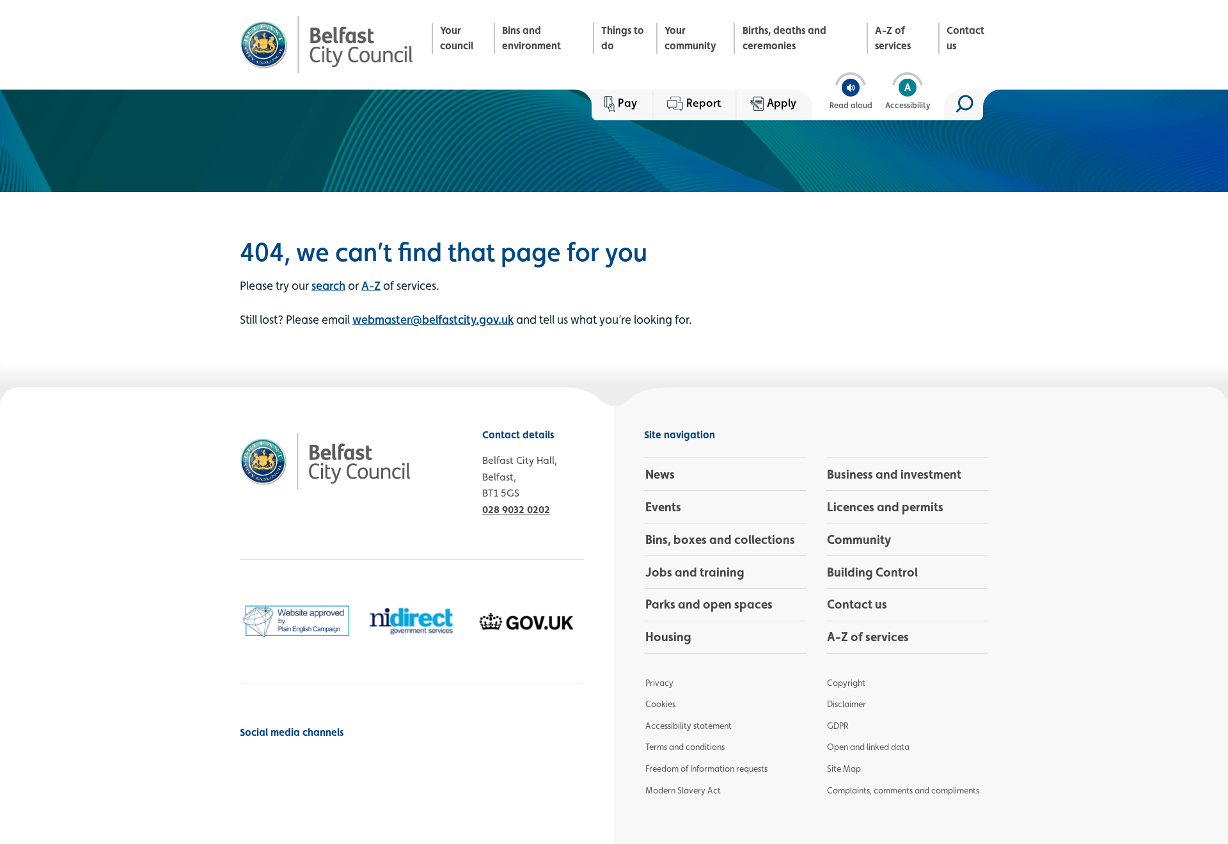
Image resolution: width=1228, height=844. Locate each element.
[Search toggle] (963, 105)
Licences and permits (885, 507)
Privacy (659, 683)
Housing (668, 637)
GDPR (837, 726)
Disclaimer (846, 704)
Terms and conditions (685, 747)
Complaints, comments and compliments (903, 790)
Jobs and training (694, 572)
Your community (690, 38)
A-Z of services (893, 38)
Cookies (660, 704)
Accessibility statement (688, 726)
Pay (627, 102)
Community (859, 539)
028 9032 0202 (516, 510)
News (660, 474)
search (328, 285)
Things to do (622, 38)
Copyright (846, 683)
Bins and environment (531, 38)
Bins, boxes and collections (720, 539)
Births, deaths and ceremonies (784, 38)
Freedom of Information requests (706, 768)
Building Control (872, 572)
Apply (781, 102)
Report (703, 102)
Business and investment (894, 474)
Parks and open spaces (709, 604)
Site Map (844, 768)
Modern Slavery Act (683, 790)
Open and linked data (868, 747)
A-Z (371, 285)
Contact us (965, 38)
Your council (456, 38)
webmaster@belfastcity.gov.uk (433, 319)
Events (663, 507)
